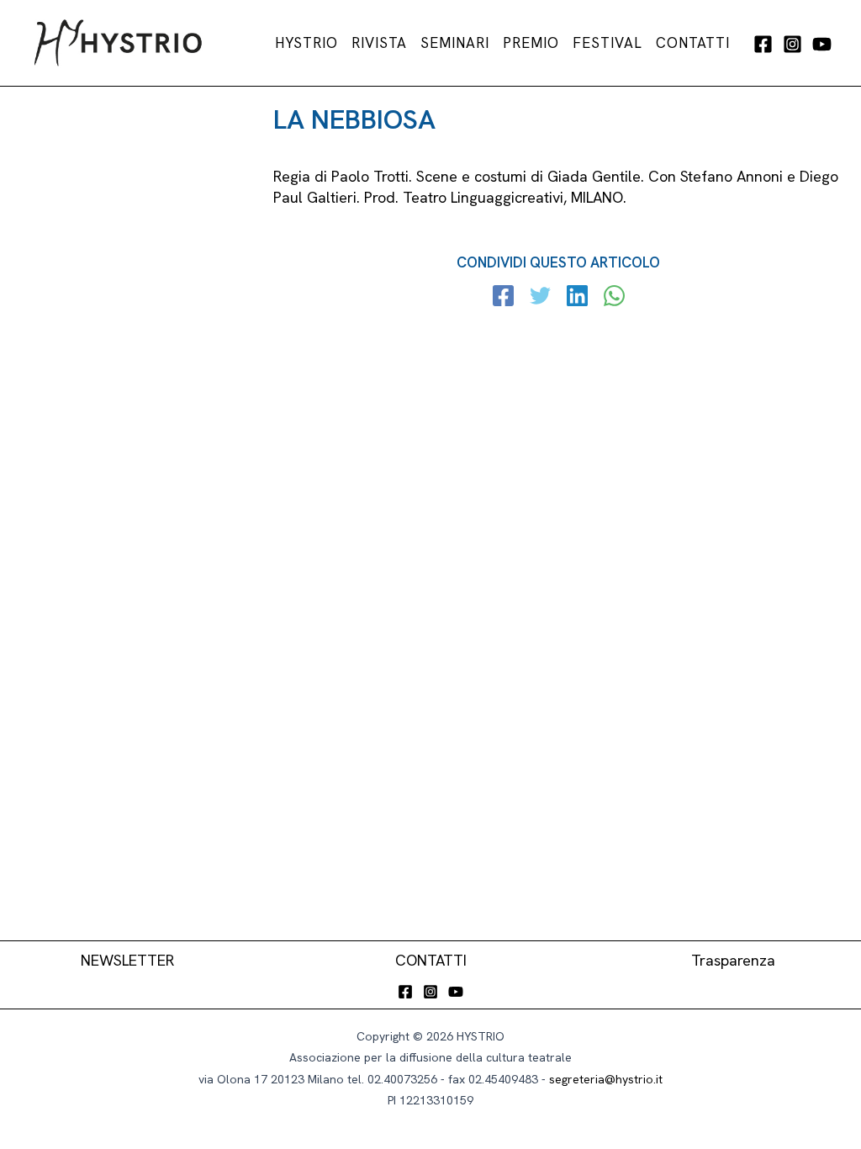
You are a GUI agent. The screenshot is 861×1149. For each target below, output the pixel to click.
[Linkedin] (577, 297)
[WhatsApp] (614, 297)
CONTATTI (431, 960)
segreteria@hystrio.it (606, 1079)
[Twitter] (540, 297)
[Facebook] (763, 44)
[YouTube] (822, 44)
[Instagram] (792, 44)
